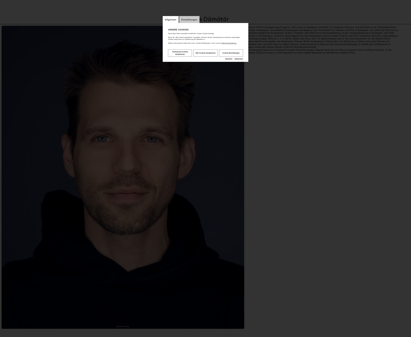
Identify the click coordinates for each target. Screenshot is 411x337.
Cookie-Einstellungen (231, 53)
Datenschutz (239, 58)
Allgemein (170, 19)
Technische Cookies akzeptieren (180, 53)
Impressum (228, 58)
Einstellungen (189, 19)
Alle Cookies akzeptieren (206, 53)
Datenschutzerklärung (228, 43)
